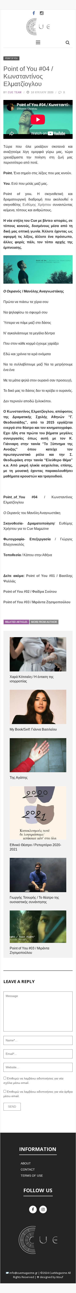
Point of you (17, 194)
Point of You (11, 58)
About (26, 1163)
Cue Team (15, 92)
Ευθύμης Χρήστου (37, 204)
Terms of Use (32, 1175)
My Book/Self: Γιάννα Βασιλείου (33, 729)
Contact (28, 1169)
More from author (44, 622)
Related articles (16, 622)
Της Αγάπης (19, 777)
